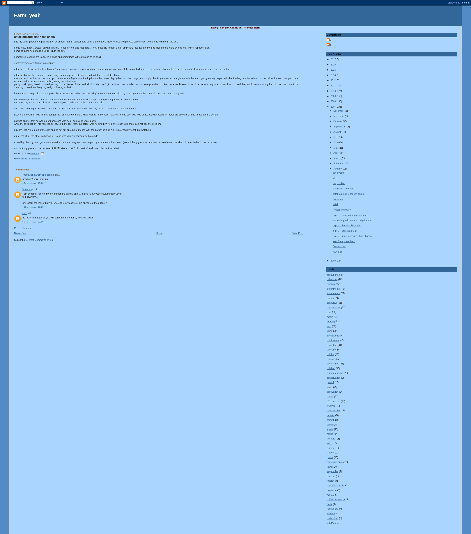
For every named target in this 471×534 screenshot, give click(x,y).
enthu (159, 84)
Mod (335, 178)
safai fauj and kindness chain (34, 36)
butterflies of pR (335, 485)
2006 (334, 260)
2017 (334, 59)
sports (330, 429)
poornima (293, 78)
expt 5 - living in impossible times (350, 215)
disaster (331, 476)
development (333, 307)
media (330, 317)
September (339, 126)
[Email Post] (42, 153)
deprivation (332, 391)
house (330, 433)
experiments (34, 158)
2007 (334, 106)
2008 (334, 101)
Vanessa (27, 189)
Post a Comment (23, 228)
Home (159, 233)
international (333, 335)
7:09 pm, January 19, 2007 (34, 207)
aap (77, 47)
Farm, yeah (27, 15)
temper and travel (342, 209)
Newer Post (20, 233)
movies (330, 415)
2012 (334, 80)
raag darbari (339, 183)
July (336, 137)
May (336, 147)
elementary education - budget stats (352, 220)
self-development (336, 499)
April (336, 153)
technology (332, 509)
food (329, 326)
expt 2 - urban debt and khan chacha (352, 236)
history (330, 448)
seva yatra (338, 172)
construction (333, 410)
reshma (18, 81)
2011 (334, 85)
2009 (334, 96)
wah (91, 148)
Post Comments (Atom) (41, 239)
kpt (329, 45)
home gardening (335, 462)
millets (330, 495)
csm (24, 213)
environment (333, 293)
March (337, 158)
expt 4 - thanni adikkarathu (347, 225)
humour (331, 359)
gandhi (330, 382)
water (329, 387)
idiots (329, 331)
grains (330, 457)
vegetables (332, 471)
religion (330, 480)
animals (331, 438)
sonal (30, 81)
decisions (338, 199)
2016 (334, 64)
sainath (330, 420)
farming (331, 321)
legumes (331, 522)
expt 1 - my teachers (344, 241)
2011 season (333, 401)
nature (330, 396)
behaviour (332, 302)
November (339, 116)
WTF (329, 443)
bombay (331, 284)
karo (87, 47)
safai (335, 204)
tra (96, 102)
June (336, 142)
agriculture (332, 274)
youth (330, 424)
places (330, 452)
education (332, 345)
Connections (339, 246)
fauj (113, 84)
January (338, 168)
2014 (334, 75)
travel (330, 466)
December (339, 110)
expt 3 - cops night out (345, 230)
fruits (329, 504)
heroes (330, 298)
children (24, 158)
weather (331, 406)
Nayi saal (338, 251)
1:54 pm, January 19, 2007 (34, 183)
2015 (334, 69)
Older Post (297, 233)
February (338, 163)
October (338, 121)
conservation (333, 377)
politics (330, 354)
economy (332, 349)
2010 (334, 91)
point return (333, 340)
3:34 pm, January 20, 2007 (34, 222)
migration (332, 490)
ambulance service (343, 188)
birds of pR (332, 518)
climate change (335, 373)
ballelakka (332, 279)
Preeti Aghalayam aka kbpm (37, 174)
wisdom (331, 513)
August (337, 132)
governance (333, 363)
